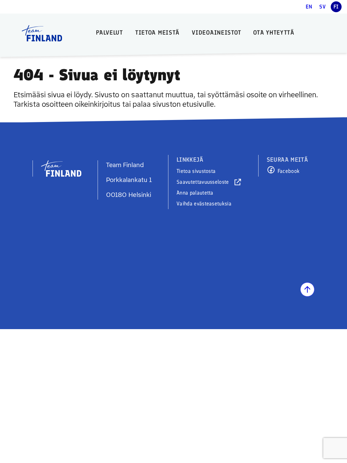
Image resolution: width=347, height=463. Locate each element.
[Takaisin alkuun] (307, 289)
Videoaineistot (216, 32)
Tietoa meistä (157, 32)
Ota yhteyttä (273, 32)
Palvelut (109, 32)
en (309, 6)
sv (322, 6)
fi (336, 6)
